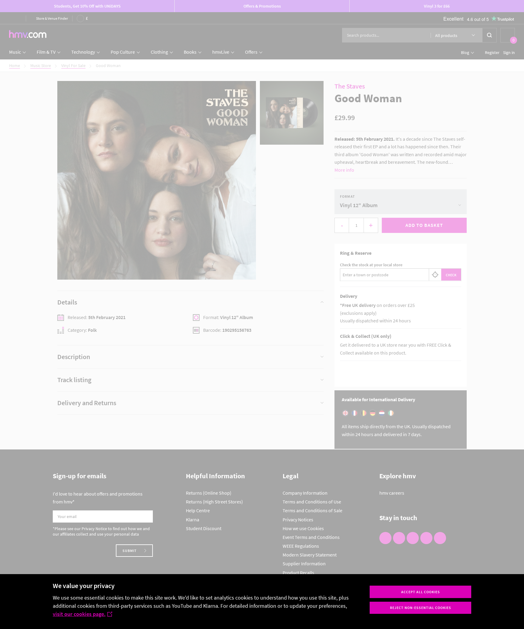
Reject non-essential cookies (420, 607)
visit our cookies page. (79, 613)
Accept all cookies (420, 592)
